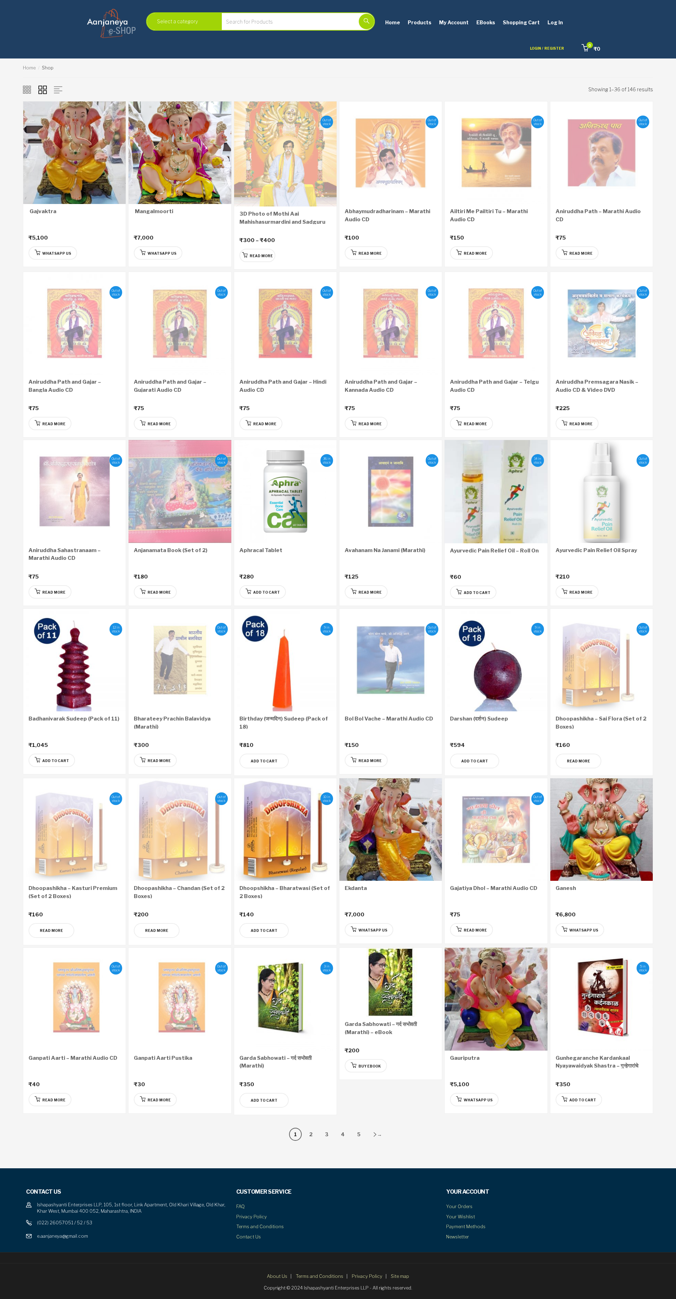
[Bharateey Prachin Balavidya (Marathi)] (180, 659)
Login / (536, 48)
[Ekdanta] (390, 829)
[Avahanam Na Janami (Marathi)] (390, 491)
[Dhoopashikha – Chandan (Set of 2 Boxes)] (180, 829)
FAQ (240, 1206)
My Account (454, 22)
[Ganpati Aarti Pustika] (180, 999)
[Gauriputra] (496, 999)
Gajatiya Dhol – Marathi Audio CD (493, 888)
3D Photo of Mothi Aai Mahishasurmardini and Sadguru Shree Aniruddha (282, 222)
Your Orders (459, 1206)
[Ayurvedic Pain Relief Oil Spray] (601, 491)
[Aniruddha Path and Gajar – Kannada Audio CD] (390, 323)
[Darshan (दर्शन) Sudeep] (496, 659)
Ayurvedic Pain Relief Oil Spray (596, 550)
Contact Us (248, 1236)
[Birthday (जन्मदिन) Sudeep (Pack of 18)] (285, 659)
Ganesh (566, 888)
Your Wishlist (460, 1216)
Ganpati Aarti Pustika (163, 1058)
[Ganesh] (601, 829)
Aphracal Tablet (260, 550)
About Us (277, 1276)
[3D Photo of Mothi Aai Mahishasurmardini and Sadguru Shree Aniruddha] (285, 153)
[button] (591, 49)
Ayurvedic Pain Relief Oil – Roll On (494, 551)
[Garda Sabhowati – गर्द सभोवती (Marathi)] (285, 999)
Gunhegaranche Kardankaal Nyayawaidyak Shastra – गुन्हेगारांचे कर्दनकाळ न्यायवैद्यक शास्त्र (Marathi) (597, 1066)
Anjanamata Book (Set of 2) (170, 550)
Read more (578, 761)
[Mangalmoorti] (180, 152)
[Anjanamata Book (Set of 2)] (180, 491)
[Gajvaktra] (74, 152)
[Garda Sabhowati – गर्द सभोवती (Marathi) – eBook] (391, 982)
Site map (400, 1276)
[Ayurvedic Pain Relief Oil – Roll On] (496, 491)
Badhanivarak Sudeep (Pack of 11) (74, 719)
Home (392, 22)
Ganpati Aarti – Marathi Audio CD (73, 1058)
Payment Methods (466, 1226)
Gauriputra (465, 1058)
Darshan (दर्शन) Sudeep (479, 719)
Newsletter (457, 1236)
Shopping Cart (521, 22)
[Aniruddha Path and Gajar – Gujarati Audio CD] (180, 323)
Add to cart (264, 761)
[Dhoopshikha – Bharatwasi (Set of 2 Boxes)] (285, 829)
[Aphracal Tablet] (285, 491)
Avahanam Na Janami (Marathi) (385, 550)
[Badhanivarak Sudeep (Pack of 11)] (74, 659)
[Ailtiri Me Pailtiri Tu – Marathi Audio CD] (496, 152)
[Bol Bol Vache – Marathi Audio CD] (390, 659)
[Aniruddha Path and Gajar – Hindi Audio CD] (285, 323)
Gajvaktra (42, 211)
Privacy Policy (251, 1216)
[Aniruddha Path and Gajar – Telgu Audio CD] (496, 323)
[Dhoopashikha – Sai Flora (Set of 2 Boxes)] (601, 659)
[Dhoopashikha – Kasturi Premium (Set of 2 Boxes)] (74, 829)
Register (554, 48)
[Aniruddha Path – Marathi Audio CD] (601, 152)
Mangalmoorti (153, 211)
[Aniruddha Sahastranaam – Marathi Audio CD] (74, 491)
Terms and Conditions (260, 1226)
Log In (555, 22)
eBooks (485, 22)
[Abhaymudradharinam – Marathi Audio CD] (390, 152)
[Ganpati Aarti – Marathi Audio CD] (74, 999)
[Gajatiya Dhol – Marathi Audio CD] (496, 829)
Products (419, 22)
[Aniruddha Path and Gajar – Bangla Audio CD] (74, 323)
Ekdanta (356, 888)
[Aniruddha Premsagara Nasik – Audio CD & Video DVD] (601, 323)
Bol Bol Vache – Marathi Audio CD (389, 719)
